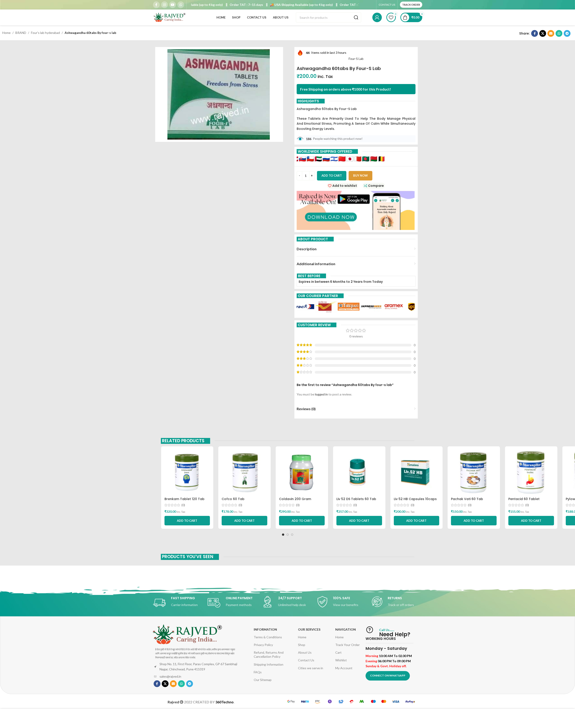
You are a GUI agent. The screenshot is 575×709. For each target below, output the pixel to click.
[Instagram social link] (164, 4)
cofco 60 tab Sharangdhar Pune (237, 501)
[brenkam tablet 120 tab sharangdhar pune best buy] (187, 472)
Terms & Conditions (268, 637)
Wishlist (341, 660)
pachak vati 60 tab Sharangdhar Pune (467, 501)
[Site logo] (170, 17)
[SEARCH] (356, 17)
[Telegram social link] (567, 33)
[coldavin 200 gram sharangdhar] (302, 472)
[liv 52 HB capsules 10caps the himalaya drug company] (416, 472)
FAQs (258, 672)
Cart (338, 652)
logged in (321, 394)
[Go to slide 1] (283, 535)
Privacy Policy (263, 645)
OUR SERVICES (309, 629)
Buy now (360, 175)
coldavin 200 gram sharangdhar (295, 501)
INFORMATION (265, 629)
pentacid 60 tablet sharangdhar (524, 501)
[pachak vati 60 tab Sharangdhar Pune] (474, 472)
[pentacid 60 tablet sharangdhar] (531, 472)
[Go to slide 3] (292, 535)
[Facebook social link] (156, 4)
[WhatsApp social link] (180, 4)
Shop (301, 645)
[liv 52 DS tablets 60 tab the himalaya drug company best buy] (359, 472)
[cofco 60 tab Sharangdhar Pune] (244, 472)
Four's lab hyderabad (45, 33)
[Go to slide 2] (287, 535)
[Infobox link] (178, 603)
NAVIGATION (345, 629)
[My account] (377, 17)
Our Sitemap (263, 680)
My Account (343, 668)
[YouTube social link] (172, 4)
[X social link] (542, 33)
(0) (183, 505)
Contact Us (306, 660)
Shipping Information (268, 664)
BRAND (20, 33)
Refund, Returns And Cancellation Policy (269, 654)
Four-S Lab (356, 59)
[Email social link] (550, 33)
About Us (305, 652)
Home (6, 33)
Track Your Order (347, 645)
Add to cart (332, 175)
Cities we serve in (310, 668)
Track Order (411, 4)
